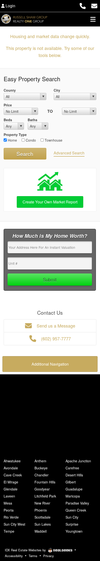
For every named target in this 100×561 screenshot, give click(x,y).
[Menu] (93, 19)
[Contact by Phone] (83, 5)
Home (12, 140)
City (57, 90)
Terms (33, 555)
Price (8, 105)
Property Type (15, 134)
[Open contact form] (94, 5)
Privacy (48, 555)
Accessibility (14, 555)
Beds (8, 119)
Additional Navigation (50, 364)
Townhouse (53, 140)
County (10, 90)
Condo (30, 140)
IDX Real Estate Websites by (26, 550)
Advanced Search (69, 153)
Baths (32, 119)
